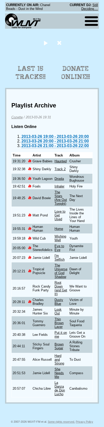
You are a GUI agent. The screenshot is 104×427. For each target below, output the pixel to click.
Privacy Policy (84, 421)
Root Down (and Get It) (61, 288)
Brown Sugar (59, 346)
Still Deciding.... (89, 7)
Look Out (58, 311)
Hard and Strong (59, 359)
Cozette (17, 117)
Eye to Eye (59, 248)
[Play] (45, 43)
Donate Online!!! (75, 73)
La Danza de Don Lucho (60, 388)
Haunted (61, 161)
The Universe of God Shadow (61, 271)
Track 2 (60, 169)
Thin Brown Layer (59, 323)
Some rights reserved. (61, 421)
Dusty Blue (59, 302)
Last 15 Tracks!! (31, 73)
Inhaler (59, 186)
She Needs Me (59, 373)
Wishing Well (60, 238)
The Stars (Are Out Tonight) (61, 197)
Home (59, 229)
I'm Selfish (60, 257)
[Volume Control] (60, 43)
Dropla (59, 179)
